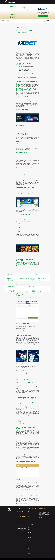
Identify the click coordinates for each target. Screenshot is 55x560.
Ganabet (29, 521)
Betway (29, 511)
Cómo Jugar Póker (19, 522)
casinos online (36, 57)
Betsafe (29, 535)
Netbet (29, 514)
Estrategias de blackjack (20, 525)
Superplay (29, 537)
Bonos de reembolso (20, 513)
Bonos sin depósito (20, 511)
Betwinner (29, 532)
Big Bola (29, 548)
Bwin (28, 542)
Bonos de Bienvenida (29, 137)
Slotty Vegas (30, 527)
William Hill (29, 513)
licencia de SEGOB (33, 489)
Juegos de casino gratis (20, 530)
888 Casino (29, 543)
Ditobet (29, 529)
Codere (29, 516)
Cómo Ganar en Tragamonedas (21, 528)
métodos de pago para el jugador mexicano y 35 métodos (27, 264)
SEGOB (17, 84)
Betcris (29, 519)
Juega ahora (42, 15)
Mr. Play (29, 534)
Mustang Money (30, 524)
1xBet (29, 545)
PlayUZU (29, 540)
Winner (29, 550)
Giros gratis (18, 514)
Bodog (29, 553)
